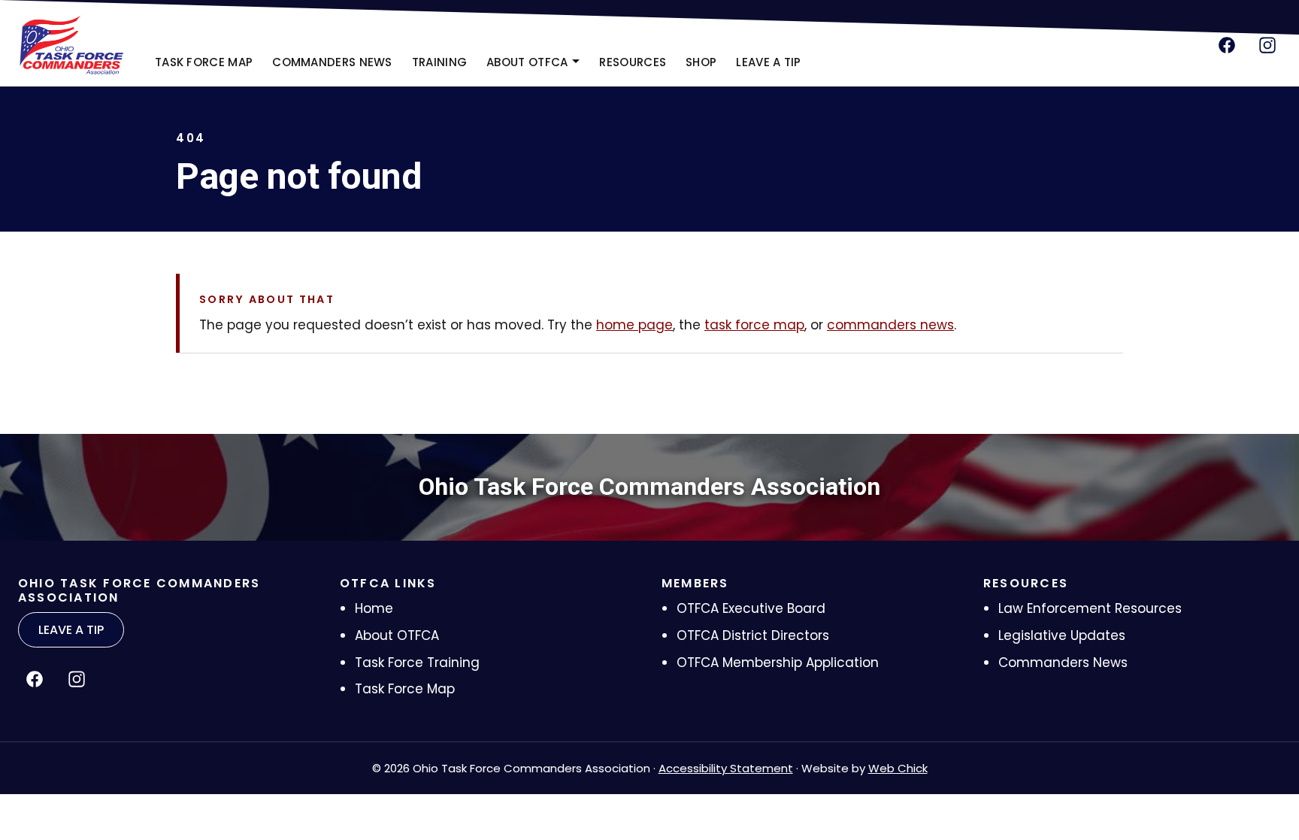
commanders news (890, 325)
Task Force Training (417, 663)
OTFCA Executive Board (751, 608)
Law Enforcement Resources (1090, 608)
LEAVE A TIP (768, 62)
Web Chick (898, 768)
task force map (754, 325)
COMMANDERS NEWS (332, 62)
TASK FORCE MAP (204, 62)
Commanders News (1063, 663)
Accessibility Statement (726, 768)
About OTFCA (397, 635)
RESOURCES (632, 62)
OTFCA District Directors (753, 635)
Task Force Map (405, 689)
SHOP (705, 66)
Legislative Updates (1061, 635)
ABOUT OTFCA (527, 62)
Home (374, 608)
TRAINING (439, 62)
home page (634, 325)
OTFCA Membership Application (778, 663)
